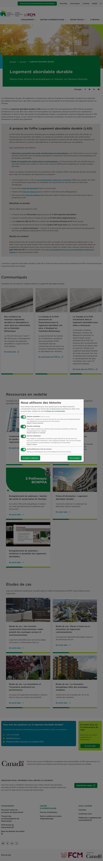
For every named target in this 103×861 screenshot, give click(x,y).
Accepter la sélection (30, 458)
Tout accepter (75, 458)
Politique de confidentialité (55, 411)
